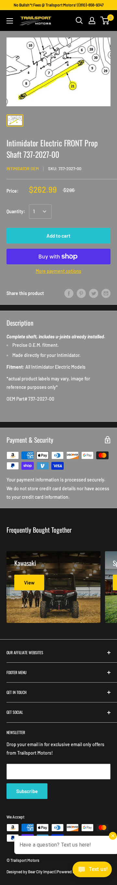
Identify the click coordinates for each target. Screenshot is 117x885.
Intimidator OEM (22, 168)
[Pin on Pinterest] (81, 293)
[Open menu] (9, 20)
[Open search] (79, 20)
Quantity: (15, 211)
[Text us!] (92, 871)
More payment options (58, 271)
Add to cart (58, 236)
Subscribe (27, 791)
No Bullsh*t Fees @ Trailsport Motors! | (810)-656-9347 (59, 5)
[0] (105, 20)
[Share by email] (105, 293)
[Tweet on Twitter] (93, 293)
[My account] (92, 20)
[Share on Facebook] (68, 293)
